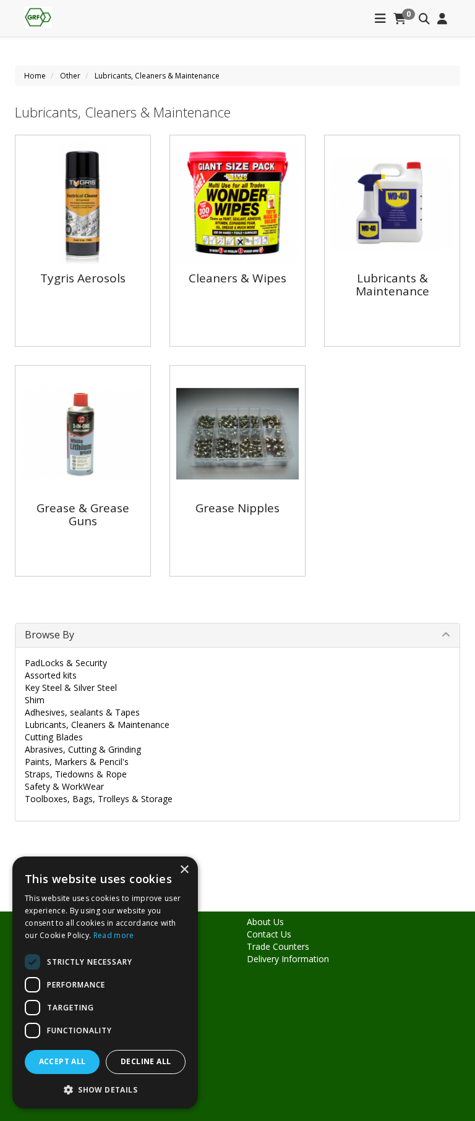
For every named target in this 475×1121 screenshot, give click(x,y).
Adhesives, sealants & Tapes (82, 712)
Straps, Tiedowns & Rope (76, 774)
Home (35, 75)
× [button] (184, 869)
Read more (113, 935)
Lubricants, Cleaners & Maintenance (157, 75)
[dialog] (105, 983)
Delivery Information (288, 959)
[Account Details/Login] (442, 19)
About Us (265, 922)
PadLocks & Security (66, 663)
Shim (35, 700)
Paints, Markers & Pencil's (77, 762)
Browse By (49, 634)
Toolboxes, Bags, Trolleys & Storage (99, 799)
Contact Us (269, 934)
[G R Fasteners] (38, 16)
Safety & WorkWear (64, 786)
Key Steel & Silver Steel (71, 687)
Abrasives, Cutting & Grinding (83, 749)
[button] (105, 1089)
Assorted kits (51, 675)
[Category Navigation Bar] (380, 19)
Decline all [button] (146, 1061)
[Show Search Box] (424, 19)
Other (70, 75)
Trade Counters (278, 946)
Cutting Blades (54, 737)
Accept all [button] (62, 1061)
